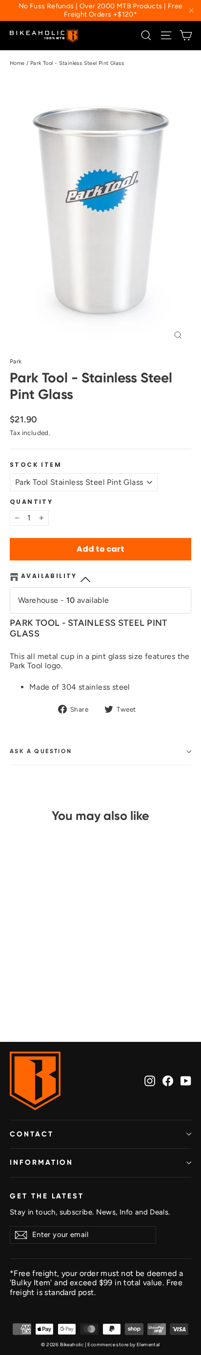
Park (15, 361)
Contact (32, 1134)
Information (41, 1162)
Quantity (31, 501)
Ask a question (41, 751)
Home (17, 63)
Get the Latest (47, 1196)
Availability (49, 576)
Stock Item (35, 464)
